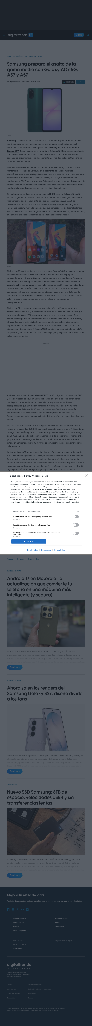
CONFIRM (28, 541)
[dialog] (46, 513)
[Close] (87, 476)
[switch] (76, 516)
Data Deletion (32, 550)
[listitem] (46, 511)
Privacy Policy (59, 550)
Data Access (46, 550)
